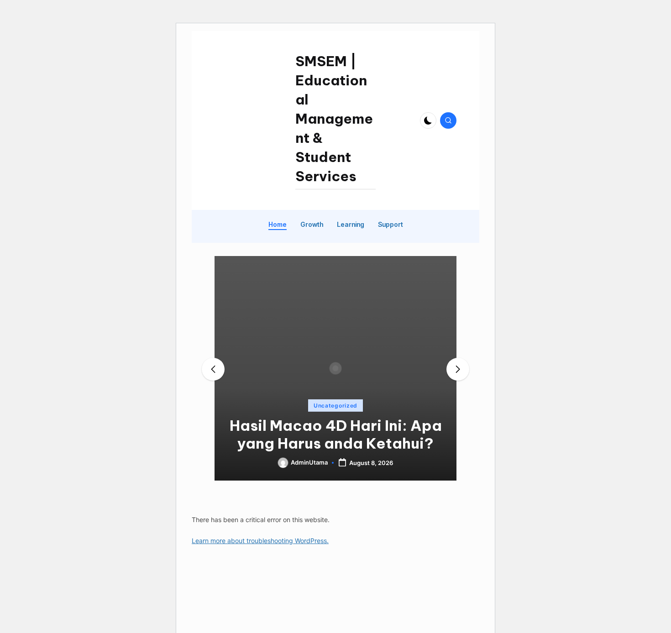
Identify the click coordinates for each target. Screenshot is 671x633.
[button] (335, 472)
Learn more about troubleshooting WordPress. (260, 540)
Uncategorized (335, 405)
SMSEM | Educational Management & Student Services (334, 118)
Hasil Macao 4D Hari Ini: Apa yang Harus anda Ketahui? (336, 434)
